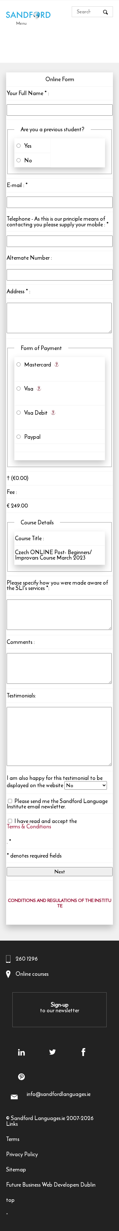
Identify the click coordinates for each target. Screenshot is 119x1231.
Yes (26, 146)
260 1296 (27, 959)
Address (15, 291)
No (27, 160)
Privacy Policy (22, 1155)
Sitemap (16, 1170)
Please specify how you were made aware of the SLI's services (57, 586)
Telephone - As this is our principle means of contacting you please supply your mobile (56, 222)
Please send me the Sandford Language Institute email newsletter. (57, 804)
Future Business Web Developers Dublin (51, 1185)
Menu (21, 23)
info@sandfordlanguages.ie (58, 1094)
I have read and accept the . (42, 831)
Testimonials (21, 695)
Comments (19, 642)
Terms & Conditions (29, 827)
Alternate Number (28, 258)
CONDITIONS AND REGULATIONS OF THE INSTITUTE (59, 904)
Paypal (31, 437)
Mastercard (36, 364)
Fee (11, 492)
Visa (27, 389)
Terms (12, 1140)
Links (12, 1124)
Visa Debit (35, 413)
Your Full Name (25, 93)
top (10, 1200)
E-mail (14, 185)
